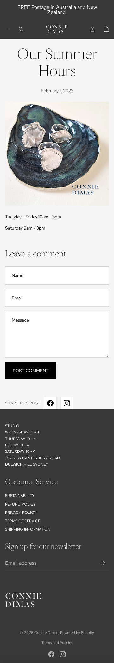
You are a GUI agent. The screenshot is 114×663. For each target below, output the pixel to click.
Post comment (31, 370)
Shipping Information (27, 529)
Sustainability (20, 495)
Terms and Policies (57, 642)
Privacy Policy (20, 512)
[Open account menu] (92, 29)
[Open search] (21, 29)
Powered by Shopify (77, 632)
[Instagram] (62, 654)
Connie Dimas (46, 632)
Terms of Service (22, 521)
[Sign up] (102, 563)
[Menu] (7, 29)
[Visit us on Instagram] (66, 403)
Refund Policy (20, 504)
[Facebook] (51, 654)
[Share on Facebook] (50, 403)
